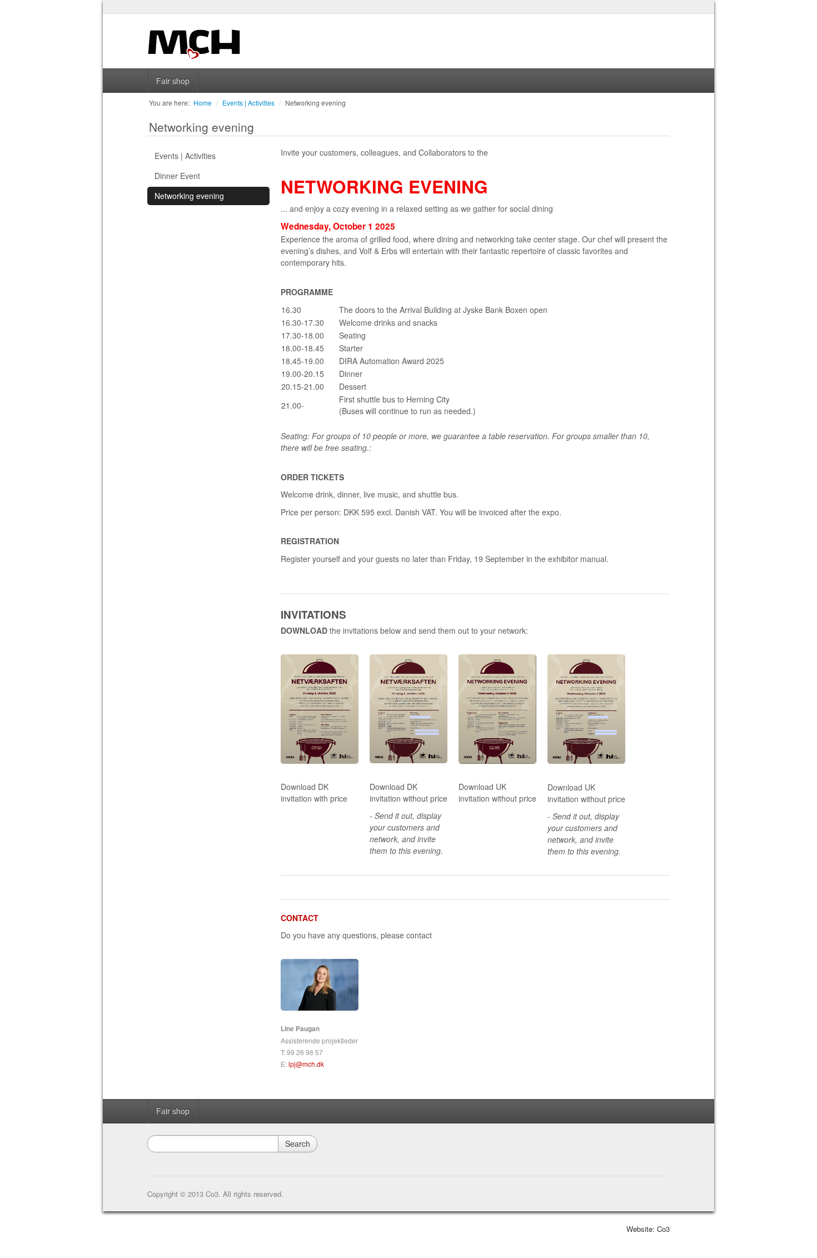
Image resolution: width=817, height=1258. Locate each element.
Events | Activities (248, 102)
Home (202, 102)
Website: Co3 (648, 1229)
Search (297, 1143)
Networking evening (315, 102)
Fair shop (173, 80)
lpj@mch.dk (306, 1063)
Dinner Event (177, 175)
